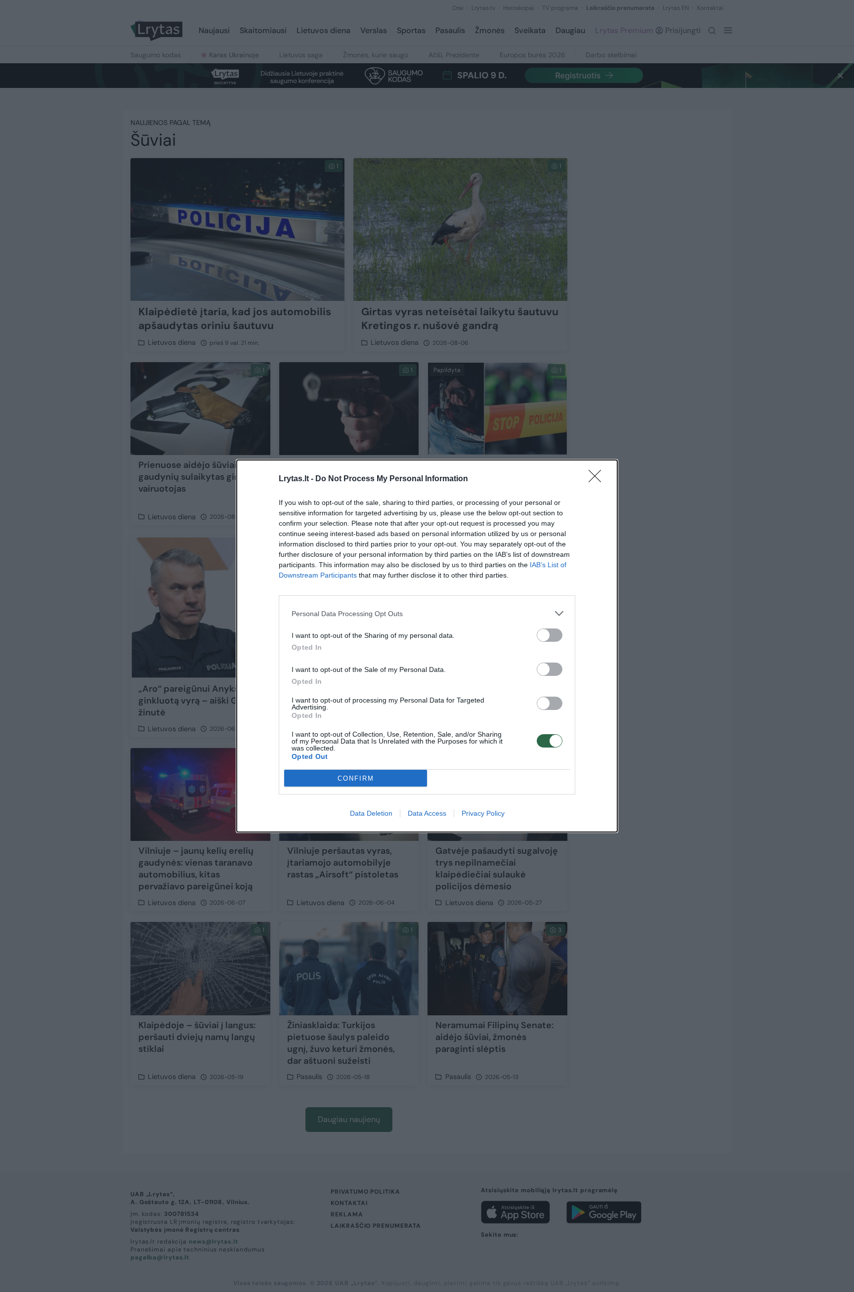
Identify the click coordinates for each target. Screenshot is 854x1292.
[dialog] (427, 646)
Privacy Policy (483, 813)
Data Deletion (371, 813)
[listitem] (427, 613)
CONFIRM (356, 778)
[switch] (549, 635)
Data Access (427, 813)
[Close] (598, 479)
